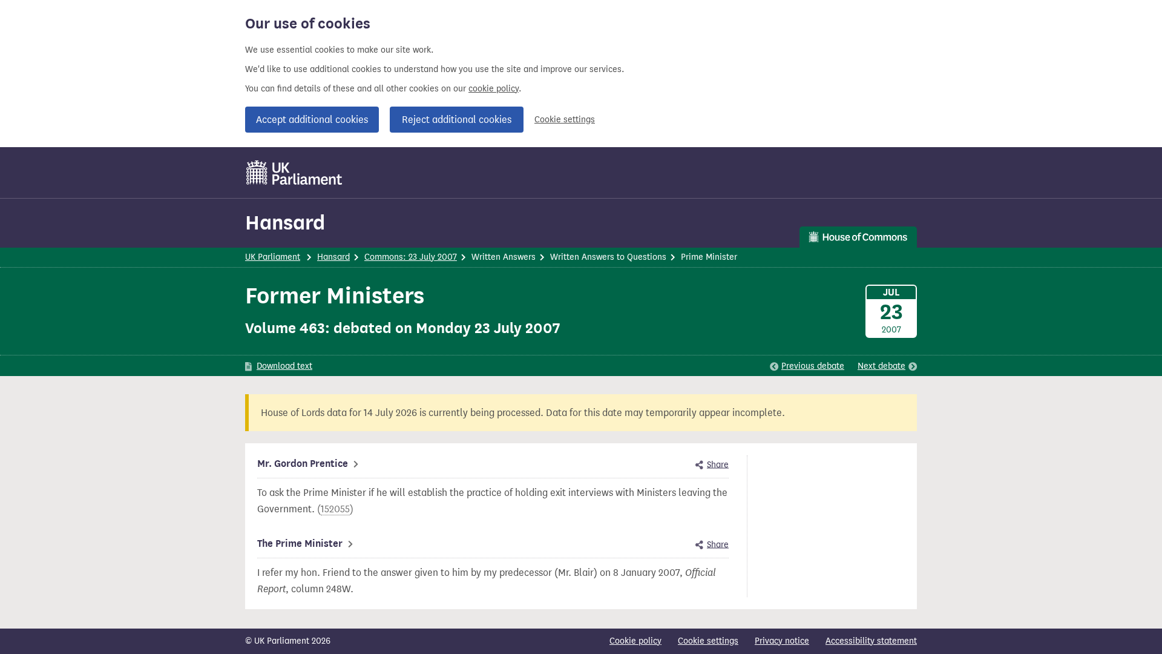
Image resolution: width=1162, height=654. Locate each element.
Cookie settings (564, 119)
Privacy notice (782, 641)
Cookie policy (635, 641)
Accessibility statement (871, 641)
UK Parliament (272, 257)
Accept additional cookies (312, 119)
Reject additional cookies (456, 119)
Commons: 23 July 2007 (410, 257)
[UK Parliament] (294, 172)
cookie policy (493, 89)
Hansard (285, 222)
